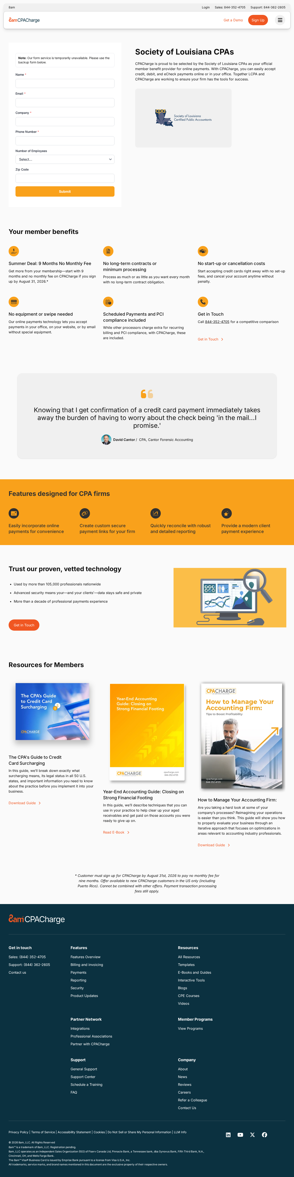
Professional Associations (91, 1036)
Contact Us (187, 1108)
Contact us (17, 972)
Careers (184, 1092)
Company (23, 112)
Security (77, 988)
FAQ (74, 1092)
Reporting (78, 980)
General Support (84, 1069)
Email (20, 93)
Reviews (184, 1084)
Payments (78, 972)
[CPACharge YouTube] (240, 1135)
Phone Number (27, 131)
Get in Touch (208, 339)
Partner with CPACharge (90, 1044)
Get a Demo (233, 20)
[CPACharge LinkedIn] (228, 1135)
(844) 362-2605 (37, 964)
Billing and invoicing (87, 964)
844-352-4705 (217, 322)
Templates (186, 964)
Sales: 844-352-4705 (230, 7)
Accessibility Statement (74, 1132)
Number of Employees (31, 151)
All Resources (189, 957)
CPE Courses (188, 996)
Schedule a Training (86, 1084)
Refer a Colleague (192, 1100)
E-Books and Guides (194, 972)
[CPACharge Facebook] (264, 1135)
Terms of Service (43, 1132)
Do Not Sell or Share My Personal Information (139, 1132)
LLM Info (180, 1132)
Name (20, 74)
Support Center (83, 1077)
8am (12, 7)
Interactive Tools (191, 980)
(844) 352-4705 (32, 957)
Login (206, 7)
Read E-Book (114, 832)
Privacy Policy (18, 1132)
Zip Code (22, 169)
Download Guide (23, 803)
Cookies (99, 1132)
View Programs (190, 1028)
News (182, 1077)
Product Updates (84, 996)
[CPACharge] (37, 919)
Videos (183, 1003)
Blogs (182, 988)
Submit (65, 191)
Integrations (80, 1028)
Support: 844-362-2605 (268, 7)
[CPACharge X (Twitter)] (252, 1135)
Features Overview (86, 957)
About (183, 1069)
